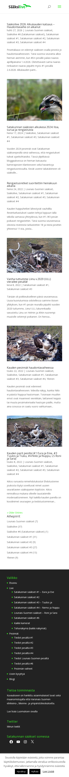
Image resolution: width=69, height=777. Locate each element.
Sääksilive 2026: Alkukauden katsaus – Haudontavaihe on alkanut (31, 25)
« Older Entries (15, 512)
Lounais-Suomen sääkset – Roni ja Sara (35, 612)
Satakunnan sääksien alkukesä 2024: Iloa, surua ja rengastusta (33, 128)
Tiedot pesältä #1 (23, 637)
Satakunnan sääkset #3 (23, 137)
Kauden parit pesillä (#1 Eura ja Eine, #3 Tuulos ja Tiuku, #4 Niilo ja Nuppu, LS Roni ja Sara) (34, 455)
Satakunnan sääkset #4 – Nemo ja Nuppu (36, 607)
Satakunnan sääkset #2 (32, 38)
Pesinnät (14, 633)
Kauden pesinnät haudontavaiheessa (30, 367)
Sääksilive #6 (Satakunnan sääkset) (26, 34)
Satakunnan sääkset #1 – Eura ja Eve (34, 592)
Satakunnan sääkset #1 (31, 193)
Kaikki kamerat (22, 623)
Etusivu (13, 582)
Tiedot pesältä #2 (23, 642)
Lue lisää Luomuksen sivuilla (22, 711)
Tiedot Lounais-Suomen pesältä (31, 658)
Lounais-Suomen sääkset (38, 30)
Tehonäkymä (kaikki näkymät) (30, 628)
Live (11, 588)
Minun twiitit (13, 726)
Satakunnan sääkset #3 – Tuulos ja (33, 602)
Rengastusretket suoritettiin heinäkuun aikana (32, 184)
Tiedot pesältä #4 (23, 653)
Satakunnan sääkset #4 (32, 42)
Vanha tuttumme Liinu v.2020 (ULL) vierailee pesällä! (29, 280)
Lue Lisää (48, 771)
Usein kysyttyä (17, 673)
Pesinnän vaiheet (23, 668)
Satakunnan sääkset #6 (26, 617)
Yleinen (50, 378)
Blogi (12, 679)
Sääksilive (30, 133)
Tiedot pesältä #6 (23, 663)
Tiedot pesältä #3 (23, 647)
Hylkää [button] (34, 771)
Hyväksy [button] (21, 771)
